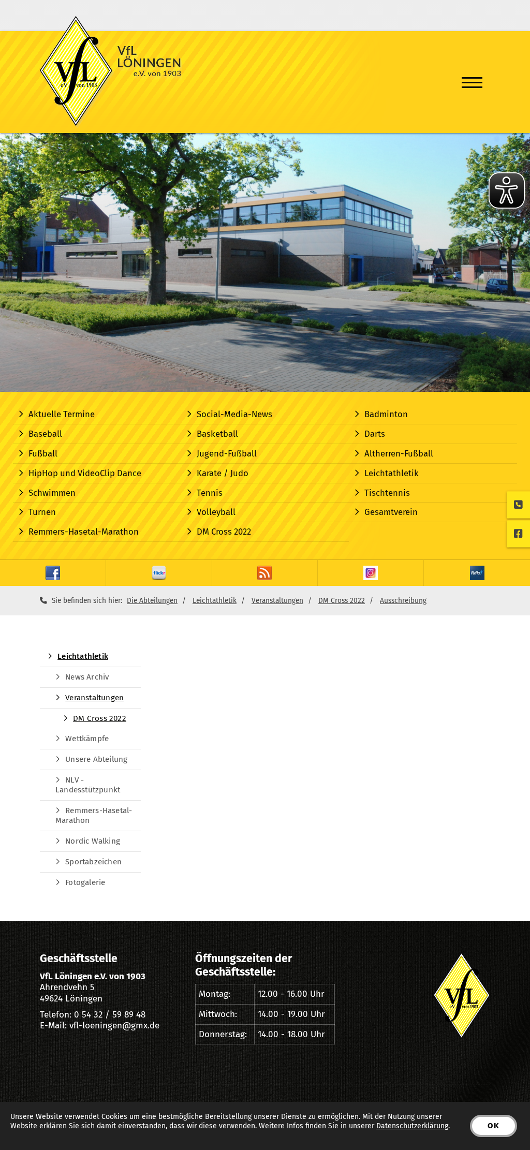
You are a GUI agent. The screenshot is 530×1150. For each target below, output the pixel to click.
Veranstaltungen (277, 600)
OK (493, 1125)
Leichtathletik (391, 473)
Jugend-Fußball (227, 453)
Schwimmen (52, 493)
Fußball (42, 453)
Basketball (217, 434)
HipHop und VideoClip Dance (84, 473)
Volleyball (216, 512)
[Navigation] (472, 82)
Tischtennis (387, 493)
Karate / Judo (222, 473)
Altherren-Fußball (398, 453)
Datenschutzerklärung (412, 1126)
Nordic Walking (92, 841)
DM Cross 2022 (224, 531)
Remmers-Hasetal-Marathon (83, 531)
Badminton (386, 414)
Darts (374, 434)
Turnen (42, 512)
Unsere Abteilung (96, 759)
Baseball (45, 434)
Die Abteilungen (152, 600)
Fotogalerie (85, 882)
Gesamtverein (391, 512)
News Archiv (87, 677)
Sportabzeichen (93, 861)
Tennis (210, 493)
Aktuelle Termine (61, 414)
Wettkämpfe (87, 738)
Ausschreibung (403, 600)
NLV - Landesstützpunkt (87, 784)
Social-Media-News (234, 414)
